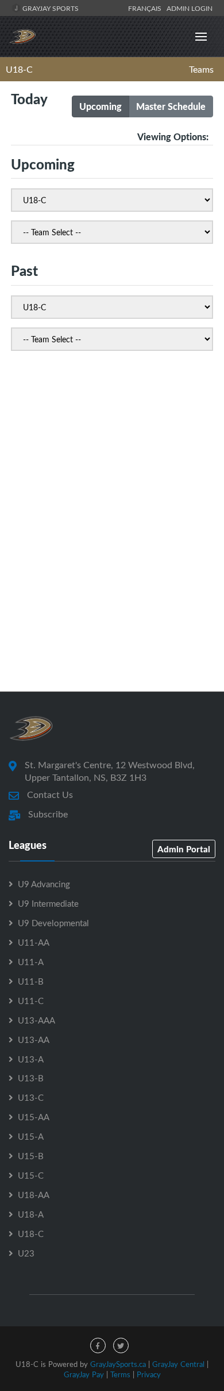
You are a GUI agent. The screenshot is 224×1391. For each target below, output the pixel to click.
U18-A (31, 1214)
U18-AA (33, 1194)
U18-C (19, 69)
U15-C (31, 1175)
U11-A (31, 961)
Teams (201, 69)
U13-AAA (36, 1020)
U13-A (31, 1059)
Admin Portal (183, 849)
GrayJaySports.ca (118, 1364)
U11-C (31, 1000)
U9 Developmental (53, 922)
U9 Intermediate (48, 903)
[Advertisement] (112, 554)
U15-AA (33, 1117)
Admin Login (190, 8)
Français (146, 8)
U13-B (31, 1078)
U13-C (31, 1097)
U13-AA (33, 1039)
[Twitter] (121, 1345)
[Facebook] (98, 1345)
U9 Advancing (44, 884)
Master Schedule (171, 106)
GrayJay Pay (84, 1374)
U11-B (31, 981)
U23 (26, 1253)
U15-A (31, 1136)
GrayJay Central (178, 1364)
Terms (120, 1374)
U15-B (31, 1155)
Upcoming (100, 106)
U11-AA (33, 942)
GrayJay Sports (50, 8)
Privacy (149, 1374)
